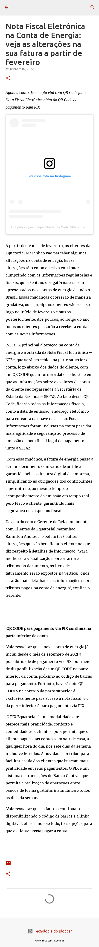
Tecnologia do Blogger (52, 931)
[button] (8, 78)
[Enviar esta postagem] (8, 864)
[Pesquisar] (92, 7)
